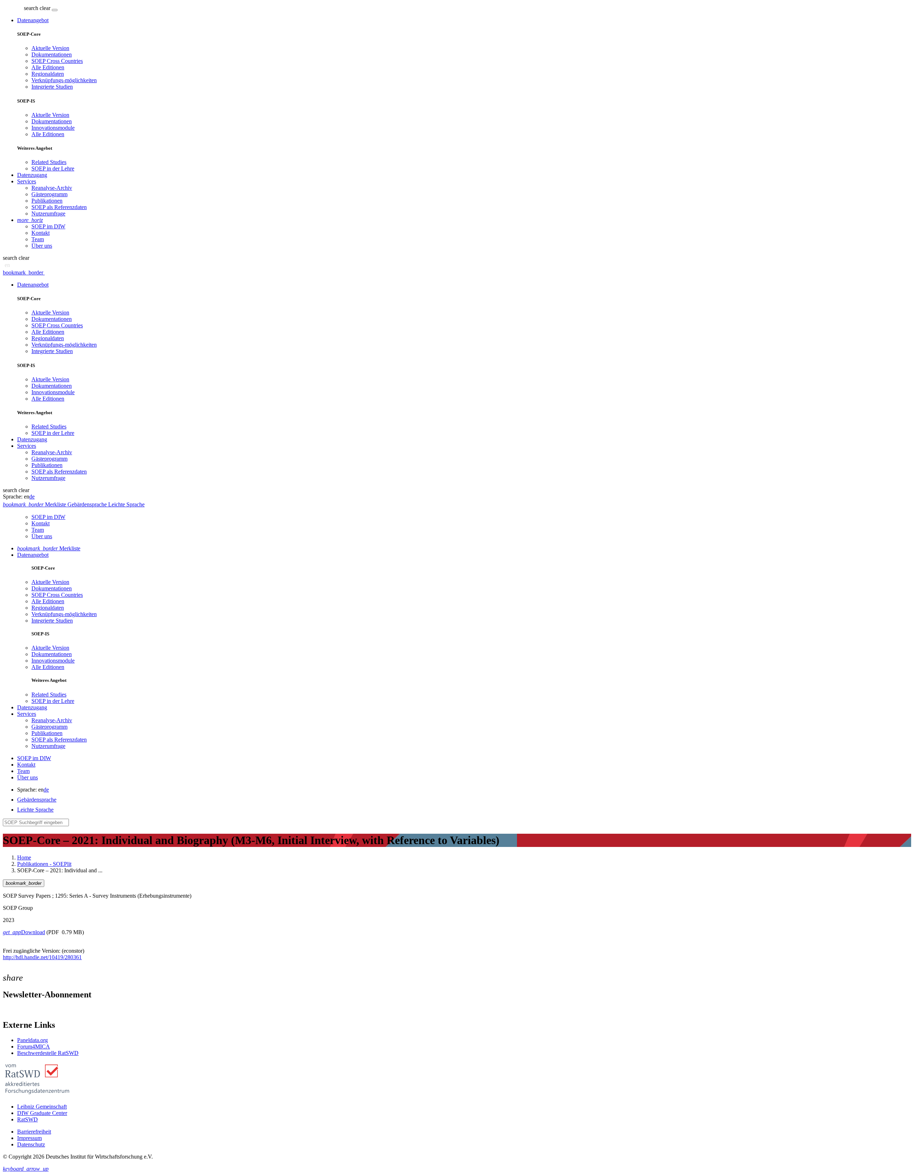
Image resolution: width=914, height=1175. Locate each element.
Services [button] (26, 181)
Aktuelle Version (50, 48)
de (32, 497)
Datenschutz (31, 1144)
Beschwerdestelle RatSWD (48, 1053)
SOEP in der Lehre (52, 168)
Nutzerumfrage (48, 213)
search (31, 8)
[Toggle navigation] (54, 10)
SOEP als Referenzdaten (59, 207)
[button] (38, 8)
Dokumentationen (51, 54)
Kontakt (40, 233)
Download (24, 932)
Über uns (41, 246)
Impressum (29, 1138)
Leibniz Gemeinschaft (42, 1107)
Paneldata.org (32, 1040)
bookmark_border (23, 272)
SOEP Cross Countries (57, 61)
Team (37, 239)
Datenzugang (32, 175)
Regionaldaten (47, 74)
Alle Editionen (47, 67)
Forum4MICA (33, 1046)
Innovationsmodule (53, 128)
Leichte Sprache (35, 810)
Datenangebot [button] (33, 20)
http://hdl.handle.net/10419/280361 (42, 957)
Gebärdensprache (36, 800)
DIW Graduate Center (42, 1113)
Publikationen (46, 201)
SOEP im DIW (48, 226)
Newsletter (15, 1010)
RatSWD (27, 1119)
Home (24, 857)
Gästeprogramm (49, 194)
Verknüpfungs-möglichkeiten (64, 80)
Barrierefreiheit (34, 1132)
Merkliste (48, 548)
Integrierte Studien (52, 87)
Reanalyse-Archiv (51, 188)
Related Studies (48, 162)
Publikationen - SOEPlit (44, 864)
